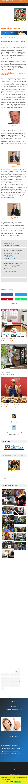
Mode (21, 370)
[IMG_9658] (20, 584)
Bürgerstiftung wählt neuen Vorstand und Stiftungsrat (14, 421)
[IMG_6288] (20, 555)
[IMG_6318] (8, 562)
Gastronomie (11, 404)
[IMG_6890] (20, 613)
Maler (7, 338)
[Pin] (7, 299)
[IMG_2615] (8, 527)
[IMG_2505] (8, 519)
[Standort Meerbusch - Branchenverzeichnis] (20, 9)
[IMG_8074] (20, 546)
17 (2, 681)
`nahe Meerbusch (4, 404)
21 (13, 681)
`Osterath (3, 338)
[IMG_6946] (20, 632)
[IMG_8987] (20, 493)
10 (2, 678)
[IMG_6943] (20, 537)
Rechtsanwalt (19, 25)
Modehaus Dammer (7, 374)
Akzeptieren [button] (17, 781)
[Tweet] (21, 294)
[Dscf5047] (8, 621)
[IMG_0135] (8, 592)
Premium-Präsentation (11, 25)
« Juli (2, 692)
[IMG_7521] (20, 603)
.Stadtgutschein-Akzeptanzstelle (13, 370)
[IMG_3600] (8, 601)
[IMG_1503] (8, 501)
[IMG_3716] (8, 611)
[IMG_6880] (20, 652)
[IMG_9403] (20, 642)
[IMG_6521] (8, 640)
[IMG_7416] (8, 650)
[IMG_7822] (8, 545)
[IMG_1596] (8, 493)
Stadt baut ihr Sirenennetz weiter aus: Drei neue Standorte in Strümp (14, 433)
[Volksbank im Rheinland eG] (14, 449)
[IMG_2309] (8, 554)
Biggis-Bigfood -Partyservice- (11, 407)
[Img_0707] (20, 574)
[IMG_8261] (8, 630)
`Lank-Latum (4, 25)
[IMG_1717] (20, 520)
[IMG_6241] (20, 623)
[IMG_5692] (20, 511)
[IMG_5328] (8, 572)
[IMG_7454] (8, 510)
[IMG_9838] (8, 536)
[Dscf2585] (20, 501)
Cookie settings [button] (9, 781)
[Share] (7, 294)
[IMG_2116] (20, 528)
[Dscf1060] (20, 594)
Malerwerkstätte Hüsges (9, 341)
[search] (25, 478)
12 (8, 678)
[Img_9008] (20, 564)
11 (5, 678)
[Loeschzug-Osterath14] (8, 582)
